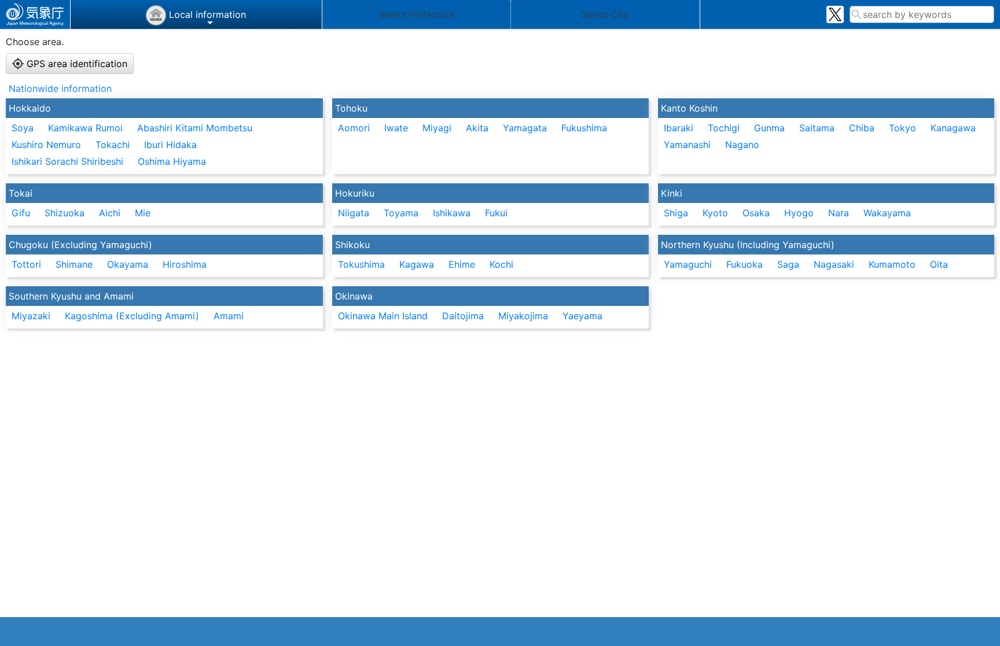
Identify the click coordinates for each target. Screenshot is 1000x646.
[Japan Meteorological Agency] (35, 14)
